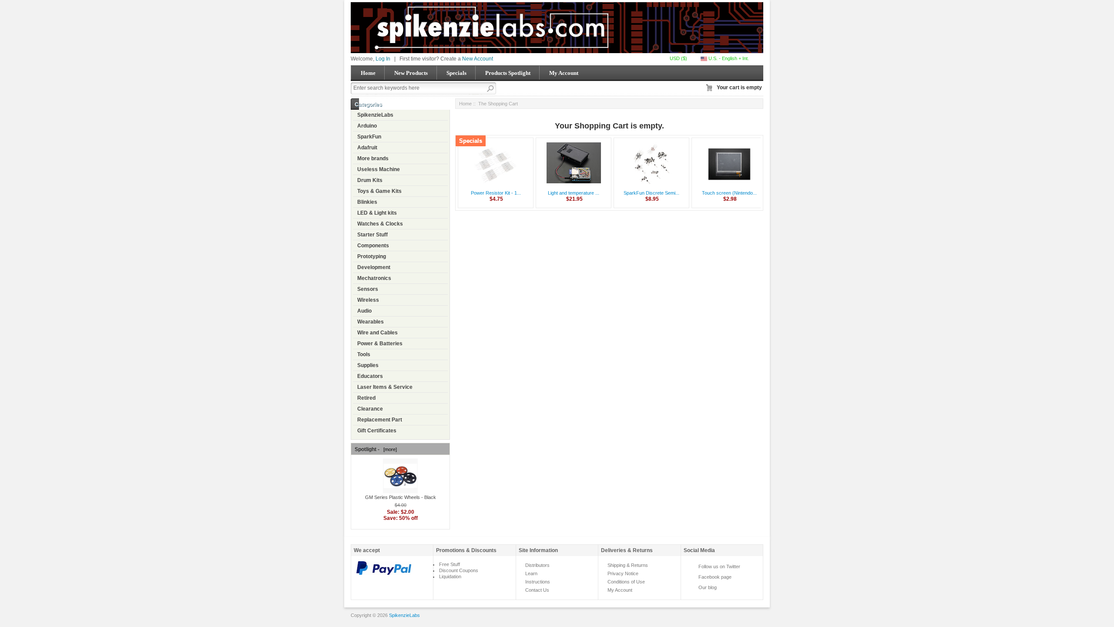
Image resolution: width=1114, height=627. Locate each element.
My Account (563, 73)
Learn (531, 573)
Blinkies (367, 202)
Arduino (367, 126)
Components (373, 246)
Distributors (537, 565)
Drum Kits (370, 180)
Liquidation (450, 576)
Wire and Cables (377, 333)
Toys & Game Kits (379, 191)
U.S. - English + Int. (728, 58)
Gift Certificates (376, 431)
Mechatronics (374, 278)
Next (753, 175)
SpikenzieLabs (375, 115)
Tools (363, 354)
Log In (383, 58)
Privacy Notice (622, 573)
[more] (389, 449)
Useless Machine (378, 169)
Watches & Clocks (380, 224)
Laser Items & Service (385, 387)
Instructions (537, 581)
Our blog (707, 587)
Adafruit (367, 148)
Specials (456, 73)
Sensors (367, 289)
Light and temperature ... (573, 193)
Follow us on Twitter (719, 566)
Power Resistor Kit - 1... (496, 193)
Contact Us (537, 590)
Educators (370, 376)
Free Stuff (449, 564)
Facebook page (714, 577)
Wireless (368, 300)
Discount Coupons (458, 570)
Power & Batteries (380, 343)
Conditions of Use (626, 581)
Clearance (370, 409)
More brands (373, 158)
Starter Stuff (372, 235)
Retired (366, 398)
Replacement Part (379, 420)
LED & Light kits (377, 213)
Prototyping (371, 256)
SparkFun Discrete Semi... (651, 193)
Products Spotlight (507, 73)
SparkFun (369, 137)
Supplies (368, 365)
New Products (411, 73)
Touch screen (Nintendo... (729, 193)
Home (368, 73)
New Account (477, 58)
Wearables (370, 322)
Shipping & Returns (627, 565)
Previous (465, 175)
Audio (364, 311)
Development (373, 267)
